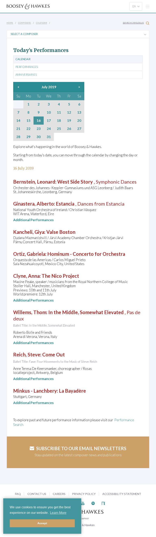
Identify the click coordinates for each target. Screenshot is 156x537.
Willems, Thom (29, 312)
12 (69, 112)
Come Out (53, 354)
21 (18, 129)
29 (28, 137)
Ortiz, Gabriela (29, 254)
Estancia (65, 204)
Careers (59, 494)
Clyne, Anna (26, 276)
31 (49, 137)
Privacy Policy (84, 494)
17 (49, 121)
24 (49, 129)
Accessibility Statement (121, 494)
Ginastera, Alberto (33, 204)
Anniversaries (26, 74)
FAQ (18, 494)
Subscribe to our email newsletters (81, 448)
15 (28, 121)
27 (79, 129)
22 (28, 129)
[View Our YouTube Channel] (82, 503)
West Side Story (75, 182)
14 (18, 121)
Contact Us (36, 494)
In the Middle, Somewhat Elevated (86, 312)
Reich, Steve (26, 354)
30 (39, 137)
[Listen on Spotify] (93, 503)
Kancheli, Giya (28, 232)
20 (79, 121)
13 (79, 112)
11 (59, 112)
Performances (26, 67)
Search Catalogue (133, 23)
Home (9, 23)
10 (49, 112)
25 (59, 129)
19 (69, 121)
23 (39, 129)
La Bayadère (72, 391)
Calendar (41, 23)
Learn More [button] (58, 512)
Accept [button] (42, 523)
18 (59, 121)
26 (69, 129)
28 (18, 137)
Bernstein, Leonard (34, 182)
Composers (24, 23)
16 (39, 121)
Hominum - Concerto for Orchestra (86, 254)
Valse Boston (60, 232)
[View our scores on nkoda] (103, 503)
